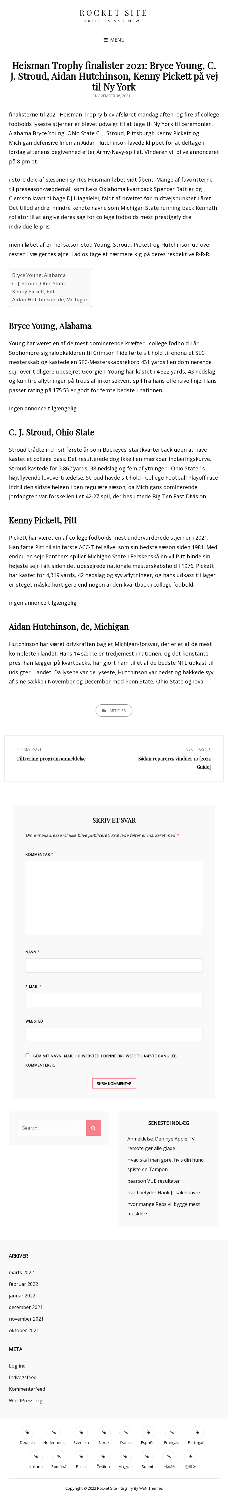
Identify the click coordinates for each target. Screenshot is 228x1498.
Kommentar (40, 854)
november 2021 (26, 1319)
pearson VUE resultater (153, 1181)
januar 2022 (22, 1295)
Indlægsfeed (23, 1377)
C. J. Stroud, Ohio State (38, 283)
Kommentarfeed (27, 1389)
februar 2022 (23, 1284)
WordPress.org (25, 1400)
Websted (34, 1021)
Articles (118, 710)
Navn (33, 951)
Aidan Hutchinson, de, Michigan (50, 299)
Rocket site (114, 12)
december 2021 (26, 1307)
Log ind (17, 1365)
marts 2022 (21, 1272)
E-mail (34, 986)
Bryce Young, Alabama (39, 275)
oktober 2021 (24, 1330)
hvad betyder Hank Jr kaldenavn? (163, 1192)
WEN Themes (151, 1488)
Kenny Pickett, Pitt (33, 291)
